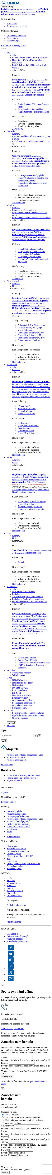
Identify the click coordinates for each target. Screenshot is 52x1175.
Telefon (4, 1068)
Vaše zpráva (6, 1167)
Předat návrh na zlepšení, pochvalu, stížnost (24, 1120)
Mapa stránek (12, 934)
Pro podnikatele (13, 836)
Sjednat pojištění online (31, 166)
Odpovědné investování (22, 705)
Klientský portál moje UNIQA (20, 856)
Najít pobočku (18, 362)
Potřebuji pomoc (8, 802)
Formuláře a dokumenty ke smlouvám (23, 775)
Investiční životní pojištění (18, 821)
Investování (12, 364)
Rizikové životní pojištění (18, 824)
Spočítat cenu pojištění (34, 95)
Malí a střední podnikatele (23, 591)
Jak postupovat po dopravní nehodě (33, 112)
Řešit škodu (6, 45)
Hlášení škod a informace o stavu (21, 778)
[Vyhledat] (2, 48)
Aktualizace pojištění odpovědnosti (27, 596)
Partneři (21, 562)
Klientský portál (19, 45)
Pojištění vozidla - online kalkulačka (28, 713)
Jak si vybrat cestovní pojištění (31, 175)
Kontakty (11, 670)
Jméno (4, 1057)
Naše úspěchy (18, 685)
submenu (16, 55)
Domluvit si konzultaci (40, 396)
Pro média (16, 693)
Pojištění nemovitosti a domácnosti (22, 819)
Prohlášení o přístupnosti (17, 941)
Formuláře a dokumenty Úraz (31, 335)
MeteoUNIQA (13, 40)
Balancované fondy (26, 413)
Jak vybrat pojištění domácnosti (31, 251)
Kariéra (10, 888)
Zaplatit (4, 792)
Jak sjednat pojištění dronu (29, 256)
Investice (16, 369)
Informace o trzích (26, 430)
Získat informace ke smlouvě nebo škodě (22, 1117)
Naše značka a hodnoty (22, 683)
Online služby (7, 6)
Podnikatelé (12, 586)
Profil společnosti (19, 690)
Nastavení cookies (15, 939)
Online (10, 710)
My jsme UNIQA (20, 688)
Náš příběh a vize (19, 680)
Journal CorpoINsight (27, 660)
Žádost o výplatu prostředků (30, 506)
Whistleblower (18, 675)
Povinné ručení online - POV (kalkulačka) (30, 57)
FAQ (9, 858)
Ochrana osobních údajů (23, 700)
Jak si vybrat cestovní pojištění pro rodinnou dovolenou (33, 179)
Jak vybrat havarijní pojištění (30, 109)
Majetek (10, 205)
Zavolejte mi (17, 129)
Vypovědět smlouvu (13, 1123)
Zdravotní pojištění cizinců (18, 826)
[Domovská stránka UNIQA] (10, 4)
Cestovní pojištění (20, 718)
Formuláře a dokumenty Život (31, 333)
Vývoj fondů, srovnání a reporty (32, 501)
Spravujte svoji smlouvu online (31, 509)
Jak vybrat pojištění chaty (29, 254)
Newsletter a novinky (21, 695)
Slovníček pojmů (19, 708)
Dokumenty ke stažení (16, 35)
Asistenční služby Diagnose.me (31, 325)
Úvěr (9, 533)
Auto (9, 52)
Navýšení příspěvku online (24, 492)
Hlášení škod (12, 846)
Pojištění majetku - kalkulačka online (28, 715)
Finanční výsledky (20, 698)
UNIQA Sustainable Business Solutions (29, 601)
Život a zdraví (13, 281)
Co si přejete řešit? (9, 1112)
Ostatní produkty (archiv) (29, 340)
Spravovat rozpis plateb (17, 26)
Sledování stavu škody (16, 848)
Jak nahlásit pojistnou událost (30, 249)
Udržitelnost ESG (14, 895)
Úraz (14, 286)
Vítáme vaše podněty (21, 673)
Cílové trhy (12, 893)
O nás (9, 678)
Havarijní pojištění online (18, 816)
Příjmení (4, 1063)
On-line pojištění (14, 853)
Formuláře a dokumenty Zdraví (31, 338)
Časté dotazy (12, 38)
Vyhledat (11, 723)
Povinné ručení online (16, 814)
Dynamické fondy (26, 411)
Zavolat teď (19, 1028)
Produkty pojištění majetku (24, 210)
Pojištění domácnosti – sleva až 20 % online (31, 217)
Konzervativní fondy (27, 408)
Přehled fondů (24, 406)
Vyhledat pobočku (33, 553)
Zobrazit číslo (7, 1028)
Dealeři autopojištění (27, 657)
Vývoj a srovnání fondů (28, 425)
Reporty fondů (24, 428)
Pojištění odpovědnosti (16, 760)
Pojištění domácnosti (16, 757)
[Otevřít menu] (4, 48)
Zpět (4, 731)
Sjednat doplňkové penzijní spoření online (30, 489)
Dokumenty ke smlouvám (18, 851)
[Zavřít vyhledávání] (39, 735)
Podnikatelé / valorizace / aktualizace (34, 662)
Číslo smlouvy (7, 1126)
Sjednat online (18, 202)
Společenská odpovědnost (23, 703)
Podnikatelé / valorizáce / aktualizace (28, 599)
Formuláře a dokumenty (28, 433)
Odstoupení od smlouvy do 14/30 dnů (23, 863)
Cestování (11, 131)
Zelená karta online (15, 866)
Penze (9, 457)
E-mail (4, 1150)
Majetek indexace (14, 780)
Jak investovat (24, 423)
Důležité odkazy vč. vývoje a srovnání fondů (30, 328)
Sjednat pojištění (12, 1114)
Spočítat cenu (7, 764)
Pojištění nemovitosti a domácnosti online (25, 755)
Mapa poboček (13, 883)
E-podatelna (12, 23)
